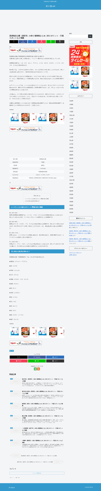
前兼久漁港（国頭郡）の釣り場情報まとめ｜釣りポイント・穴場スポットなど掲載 (80, 225)
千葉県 (12, 350)
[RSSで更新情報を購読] (38, 369)
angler (71, 235)
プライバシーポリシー (75, 252)
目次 (35, 195)
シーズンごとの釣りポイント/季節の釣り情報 (37, 198)
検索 (70, 33)
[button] (60, 41)
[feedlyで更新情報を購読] (35, 369)
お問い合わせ (73, 255)
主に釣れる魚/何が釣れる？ (33, 201)
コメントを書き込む (37, 473)
